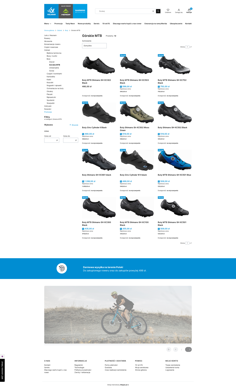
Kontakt (47, 365)
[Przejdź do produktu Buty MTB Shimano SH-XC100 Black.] (137, 207)
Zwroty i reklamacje (82, 372)
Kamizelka (51, 77)
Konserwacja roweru (52, 44)
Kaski (49, 79)
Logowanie (169, 370)
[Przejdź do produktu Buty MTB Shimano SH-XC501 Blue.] (175, 160)
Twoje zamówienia (172, 365)
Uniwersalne (54, 68)
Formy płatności (111, 365)
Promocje (48, 112)
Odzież (59, 30)
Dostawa (108, 367)
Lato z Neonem (50, 35)
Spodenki (50, 100)
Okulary (50, 91)
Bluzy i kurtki (52, 56)
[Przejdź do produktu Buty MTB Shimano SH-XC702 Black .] (175, 65)
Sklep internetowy (117, 385)
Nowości (47, 109)
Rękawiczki (51, 97)
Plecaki (49, 94)
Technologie (79, 367)
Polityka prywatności (82, 370)
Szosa (51, 71)
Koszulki (50, 82)
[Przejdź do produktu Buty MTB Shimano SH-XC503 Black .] (137, 65)
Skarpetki (50, 103)
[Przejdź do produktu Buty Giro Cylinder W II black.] (137, 160)
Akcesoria (48, 41)
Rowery (47, 38)
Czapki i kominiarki (54, 74)
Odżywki (47, 106)
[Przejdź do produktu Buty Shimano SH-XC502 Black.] (175, 113)
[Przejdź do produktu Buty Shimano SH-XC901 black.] (99, 160)
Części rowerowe (51, 47)
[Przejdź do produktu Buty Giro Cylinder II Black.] (99, 113)
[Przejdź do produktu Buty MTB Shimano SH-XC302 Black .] (99, 65)
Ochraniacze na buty (55, 88)
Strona (182, 47)
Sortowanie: (87, 41)
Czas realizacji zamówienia (115, 370)
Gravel (51, 62)
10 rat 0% (139, 365)
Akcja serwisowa (141, 367)
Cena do (66, 136)
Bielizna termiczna (54, 53)
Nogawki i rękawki (54, 85)
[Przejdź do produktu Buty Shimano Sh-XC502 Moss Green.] (137, 113)
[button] (158, 11)
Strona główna (49, 30)
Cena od (47, 136)
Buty (66, 30)
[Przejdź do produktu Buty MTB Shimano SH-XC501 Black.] (175, 207)
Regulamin (78, 365)
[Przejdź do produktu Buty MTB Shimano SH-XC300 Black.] (99, 207)
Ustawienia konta (172, 367)
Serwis (47, 367)
